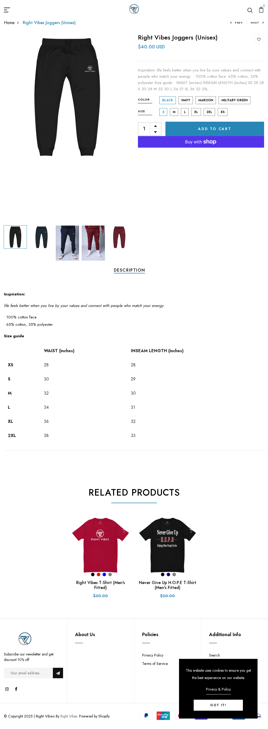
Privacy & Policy (218, 689)
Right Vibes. (69, 716)
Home (9, 23)
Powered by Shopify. (94, 716)
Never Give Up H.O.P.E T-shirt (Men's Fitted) (167, 585)
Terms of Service (155, 663)
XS (223, 112)
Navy (185, 100)
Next (255, 22)
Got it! (218, 705)
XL (196, 112)
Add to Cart (214, 128)
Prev (239, 22)
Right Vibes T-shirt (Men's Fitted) (100, 585)
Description (129, 270)
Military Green (234, 100)
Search (214, 655)
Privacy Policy (152, 655)
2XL (209, 112)
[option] (67, 97)
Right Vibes (45, 716)
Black (167, 100)
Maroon (205, 100)
